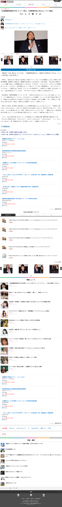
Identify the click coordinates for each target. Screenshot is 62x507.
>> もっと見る (57, 262)
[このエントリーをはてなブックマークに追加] (40, 14)
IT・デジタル (18, 4)
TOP (31, 491)
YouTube (44, 496)
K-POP (49, 428)
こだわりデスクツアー (21, 428)
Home (18, 496)
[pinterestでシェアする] (36, 14)
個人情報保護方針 (37, 498)
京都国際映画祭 (6, 126)
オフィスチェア (23, 215)
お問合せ (23, 498)
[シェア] (29, 14)
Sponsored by (52, 209)
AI (28, 428)
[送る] (32, 14)
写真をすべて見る (32, 69)
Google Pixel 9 (35, 428)
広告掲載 (27, 498)
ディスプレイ (37, 215)
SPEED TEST (31, 4)
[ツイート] (25, 14)
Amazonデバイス (8, 215)
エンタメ (43, 4)
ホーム (6, 4)
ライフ (56, 4)
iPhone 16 (11, 428)
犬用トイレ (52, 215)
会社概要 (31, 498)
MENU (56, 1)
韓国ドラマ (43, 428)
